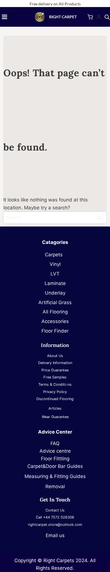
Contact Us (55, 510)
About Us (55, 356)
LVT (55, 274)
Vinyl (55, 264)
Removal (55, 486)
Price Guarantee (55, 370)
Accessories (55, 321)
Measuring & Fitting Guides (55, 476)
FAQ (55, 443)
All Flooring (55, 312)
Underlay (55, 293)
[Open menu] (4, 17)
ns (70, 384)
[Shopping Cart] (90, 17)
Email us (55, 535)
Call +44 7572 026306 (55, 517)
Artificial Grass (55, 302)
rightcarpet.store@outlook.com (55, 524)
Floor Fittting (55, 458)
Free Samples (55, 377)
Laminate (55, 283)
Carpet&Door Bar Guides (55, 466)
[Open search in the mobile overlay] (107, 17)
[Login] (99, 17)
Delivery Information (55, 363)
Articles (55, 408)
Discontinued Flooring (55, 399)
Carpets (55, 254)
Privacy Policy (55, 392)
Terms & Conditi (51, 384)
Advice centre (55, 451)
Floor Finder (55, 331)
